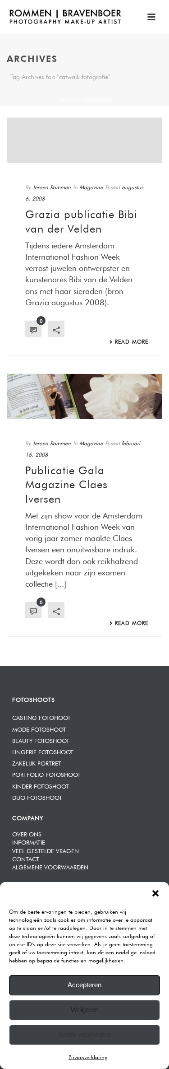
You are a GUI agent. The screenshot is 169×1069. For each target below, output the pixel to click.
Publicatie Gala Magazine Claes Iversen (66, 482)
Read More (131, 341)
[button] (155, 893)
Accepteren (84, 985)
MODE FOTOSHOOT (39, 728)
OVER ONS (26, 833)
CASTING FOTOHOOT (41, 717)
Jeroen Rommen (51, 186)
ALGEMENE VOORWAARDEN (50, 866)
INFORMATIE (28, 841)
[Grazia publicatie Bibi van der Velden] (84, 140)
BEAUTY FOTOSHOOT (40, 740)
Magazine (91, 186)
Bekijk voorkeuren (84, 1034)
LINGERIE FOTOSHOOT (42, 751)
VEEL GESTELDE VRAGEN (45, 850)
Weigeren (85, 1009)
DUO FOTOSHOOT (37, 796)
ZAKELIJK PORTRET (36, 762)
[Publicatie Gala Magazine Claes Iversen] (84, 396)
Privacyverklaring (88, 1056)
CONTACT (25, 858)
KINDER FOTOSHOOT (40, 785)
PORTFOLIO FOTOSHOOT (46, 773)
